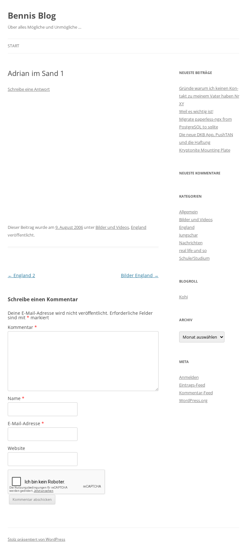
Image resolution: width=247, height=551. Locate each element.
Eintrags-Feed (192, 385)
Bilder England (140, 275)
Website (16, 448)
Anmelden (189, 377)
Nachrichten (191, 243)
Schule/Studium (194, 258)
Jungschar (188, 235)
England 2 (21, 275)
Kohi (183, 297)
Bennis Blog (32, 15)
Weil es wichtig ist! (196, 111)
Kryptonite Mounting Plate (204, 150)
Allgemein (188, 212)
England (138, 227)
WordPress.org (193, 400)
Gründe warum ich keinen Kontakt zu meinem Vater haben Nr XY (209, 96)
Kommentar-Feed (196, 393)
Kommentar (22, 327)
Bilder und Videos (112, 227)
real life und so (193, 250)
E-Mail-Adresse (26, 423)
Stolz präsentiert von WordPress (36, 539)
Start (13, 46)
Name (16, 398)
